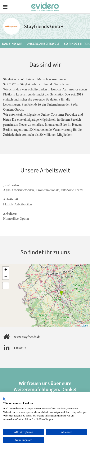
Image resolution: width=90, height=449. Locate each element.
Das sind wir (12, 43)
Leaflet (84, 325)
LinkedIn (20, 347)
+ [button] (5, 269)
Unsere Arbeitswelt (43, 43)
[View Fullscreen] (6, 285)
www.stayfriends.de (27, 336)
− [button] (5, 276)
